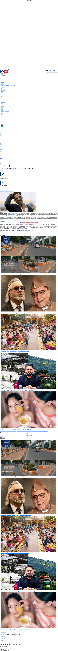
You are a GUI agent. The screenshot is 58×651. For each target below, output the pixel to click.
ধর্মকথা (2, 93)
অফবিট (2, 92)
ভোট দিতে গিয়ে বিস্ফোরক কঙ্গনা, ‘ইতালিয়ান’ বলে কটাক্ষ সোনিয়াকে (30, 222)
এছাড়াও (1, 163)
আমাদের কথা (2, 111)
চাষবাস (2, 103)
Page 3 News (45, 431)
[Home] (5, 71)
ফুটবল (4, 90)
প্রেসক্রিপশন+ (12, 78)
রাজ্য (5, 78)
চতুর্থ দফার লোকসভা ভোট (12, 213)
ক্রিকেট (2, 90)
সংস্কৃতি (7, 98)
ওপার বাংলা (2, 94)
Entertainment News (27, 431)
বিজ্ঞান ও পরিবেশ (3, 102)
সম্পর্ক (6, 85)
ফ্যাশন (7, 85)
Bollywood (17, 431)
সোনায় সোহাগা (3, 118)
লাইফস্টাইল (21, 78)
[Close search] (46, 71)
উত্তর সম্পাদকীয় (7, 111)
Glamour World (34, 431)
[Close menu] (0, 128)
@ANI (5, 230)
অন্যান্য (6, 90)
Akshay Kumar (2, 431)
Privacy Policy (3, 640)
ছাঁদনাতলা (2, 120)
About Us (3, 636)
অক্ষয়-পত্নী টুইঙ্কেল (6, 217)
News (42, 431)
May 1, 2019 (14, 232)
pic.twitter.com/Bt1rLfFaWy (28, 230)
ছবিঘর (25, 78)
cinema (2, 633)
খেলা (15, 78)
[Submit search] (52, 75)
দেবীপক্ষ (2, 115)
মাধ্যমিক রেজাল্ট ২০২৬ (4, 116)
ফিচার (2, 114)
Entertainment (21, 431)
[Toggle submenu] (0, 143)
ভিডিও (2, 109)
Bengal (9, 431)
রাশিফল (27, 78)
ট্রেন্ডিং (2, 107)
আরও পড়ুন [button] (1, 436)
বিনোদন (18, 78)
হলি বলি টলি (2, 98)
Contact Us (3, 638)
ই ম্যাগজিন (2, 106)
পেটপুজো (9, 85)
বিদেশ (8, 78)
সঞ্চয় (29, 78)
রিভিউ (5, 98)
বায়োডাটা (2, 101)
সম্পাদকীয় (2, 110)
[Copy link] (1, 180)
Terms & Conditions (4, 642)
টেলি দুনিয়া (9, 98)
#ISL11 (2, 82)
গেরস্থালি (14, 85)
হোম (1, 81)
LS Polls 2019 (39, 431)
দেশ (6, 78)
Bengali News (12, 431)
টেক (11, 85)
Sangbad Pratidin (4, 631)
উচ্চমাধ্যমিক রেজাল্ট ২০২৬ (4, 117)
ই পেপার (2, 105)
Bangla (6, 431)
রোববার (2, 113)
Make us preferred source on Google (6, 191)
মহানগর (3, 78)
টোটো (12, 85)
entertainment (3, 632)
